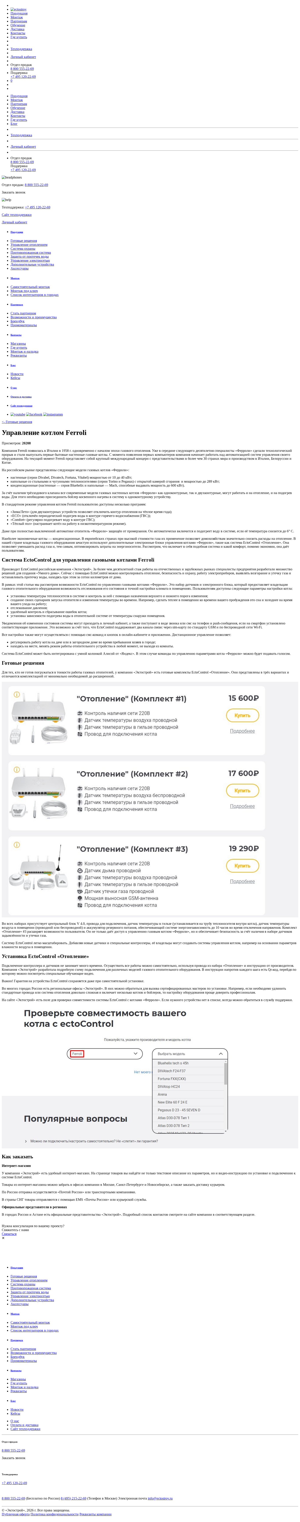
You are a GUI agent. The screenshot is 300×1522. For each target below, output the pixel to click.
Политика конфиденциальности (55, 1514)
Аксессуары (20, 268)
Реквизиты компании (96, 1514)
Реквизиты (19, 355)
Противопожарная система (31, 252)
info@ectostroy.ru (160, 1498)
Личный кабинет (23, 57)
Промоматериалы (24, 325)
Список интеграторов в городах (35, 295)
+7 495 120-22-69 (23, 76)
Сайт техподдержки (17, 215)
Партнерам (19, 21)
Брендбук (18, 321)
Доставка (17, 29)
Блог (14, 124)
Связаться (9, 1234)
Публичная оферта (16, 1514)
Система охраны (23, 248)
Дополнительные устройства (32, 264)
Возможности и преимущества (34, 317)
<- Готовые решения (17, 422)
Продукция (19, 13)
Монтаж (17, 17)
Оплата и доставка (24, 1425)
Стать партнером (23, 313)
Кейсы (15, 378)
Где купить (19, 37)
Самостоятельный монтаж (30, 287)
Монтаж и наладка (24, 351)
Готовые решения (24, 241)
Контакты (18, 33)
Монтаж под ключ (24, 291)
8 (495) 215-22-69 (73, 1498)
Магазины (18, 343)
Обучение (18, 25)
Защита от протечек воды (30, 256)
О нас (15, 1421)
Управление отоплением (29, 244)
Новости (17, 374)
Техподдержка (21, 49)
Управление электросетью (30, 260)
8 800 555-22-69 (22, 69)
